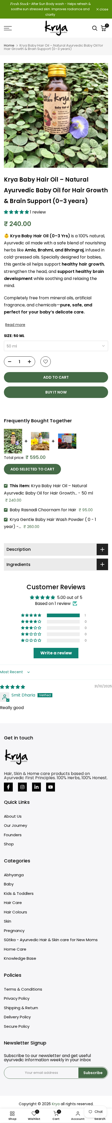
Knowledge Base (20, 958)
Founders (13, 835)
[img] (12, 687)
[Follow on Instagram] (22, 787)
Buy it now (56, 392)
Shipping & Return (21, 1007)
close (103, 9)
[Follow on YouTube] (50, 787)
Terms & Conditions (23, 989)
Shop (9, 844)
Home (9, 45)
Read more (15, 324)
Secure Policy (16, 1026)
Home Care (15, 949)
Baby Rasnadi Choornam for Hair (43, 510)
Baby (9, 884)
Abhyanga (14, 875)
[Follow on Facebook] (8, 787)
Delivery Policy (17, 1017)
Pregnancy (14, 930)
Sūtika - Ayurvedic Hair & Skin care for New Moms (51, 939)
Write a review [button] (56, 653)
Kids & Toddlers (19, 893)
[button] (17, 212)
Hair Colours (15, 912)
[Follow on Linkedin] (36, 787)
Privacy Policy (16, 998)
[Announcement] (50, 9)
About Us (13, 816)
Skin (7, 921)
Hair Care (13, 902)
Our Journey (15, 825)
